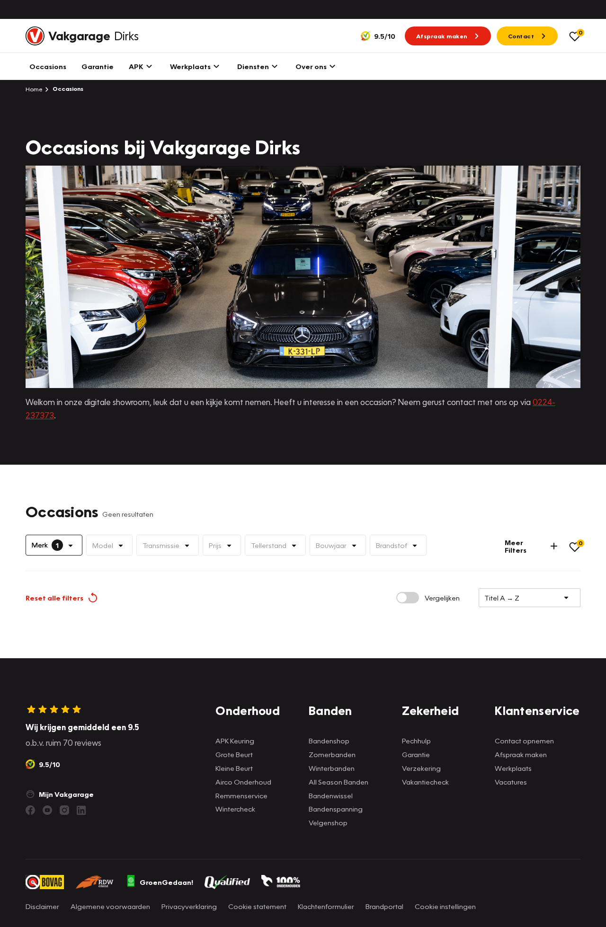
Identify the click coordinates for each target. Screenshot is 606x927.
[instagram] (64, 810)
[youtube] (47, 810)
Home (34, 89)
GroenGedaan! (166, 882)
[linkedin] (81, 810)
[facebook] (30, 810)
